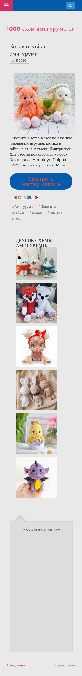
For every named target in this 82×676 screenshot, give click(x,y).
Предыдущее (65, 665)
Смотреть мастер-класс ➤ (41, 181)
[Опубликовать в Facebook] (30, 197)
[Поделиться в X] (25, 197)
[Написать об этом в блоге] (20, 197)
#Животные (47, 206)
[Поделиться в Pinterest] (36, 197)
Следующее (16, 665)
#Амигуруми (22, 206)
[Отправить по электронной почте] (14, 197)
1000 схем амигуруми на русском (41, 32)
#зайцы (18, 212)
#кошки (36, 212)
